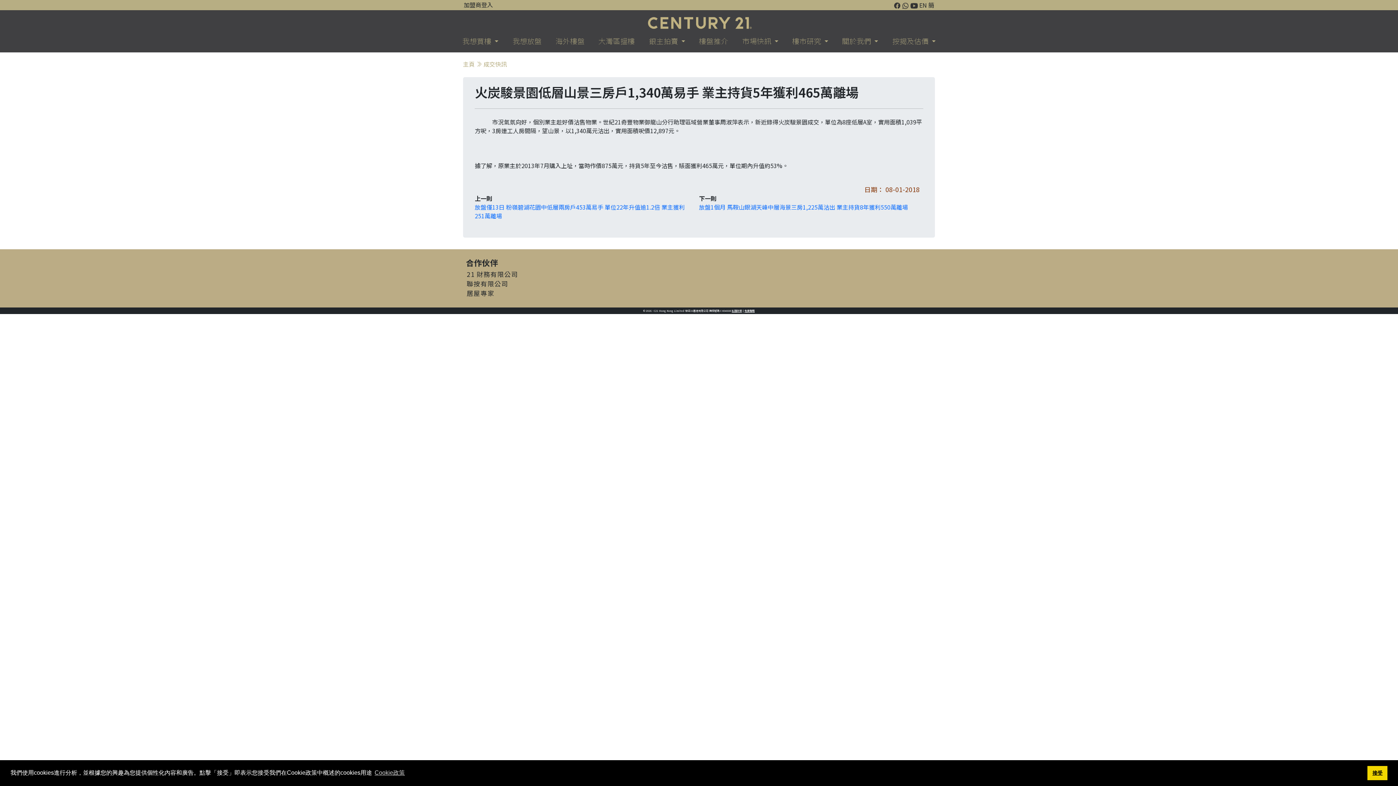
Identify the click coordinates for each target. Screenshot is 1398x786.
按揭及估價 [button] (911, 41)
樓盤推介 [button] (713, 41)
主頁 (469, 64)
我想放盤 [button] (527, 41)
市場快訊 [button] (757, 41)
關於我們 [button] (857, 41)
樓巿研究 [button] (807, 41)
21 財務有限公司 (492, 274)
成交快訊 (495, 64)
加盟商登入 (478, 4)
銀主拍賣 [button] (664, 41)
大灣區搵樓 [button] (617, 41)
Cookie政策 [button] (390, 773)
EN (923, 5)
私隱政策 (737, 311)
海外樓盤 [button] (570, 41)
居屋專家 (480, 293)
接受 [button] (1378, 773)
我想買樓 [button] (477, 41)
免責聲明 (750, 311)
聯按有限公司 (487, 283)
